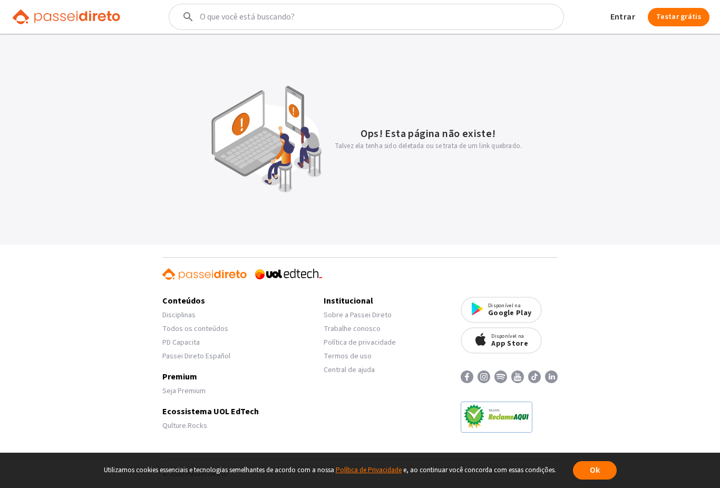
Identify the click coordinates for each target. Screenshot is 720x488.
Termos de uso (348, 356)
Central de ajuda (349, 370)
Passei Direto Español (196, 356)
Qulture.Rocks (184, 426)
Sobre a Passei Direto (358, 315)
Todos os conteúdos (195, 329)
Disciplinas (179, 315)
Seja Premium (184, 391)
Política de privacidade (360, 342)
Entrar (622, 17)
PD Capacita (181, 342)
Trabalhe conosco (352, 329)
